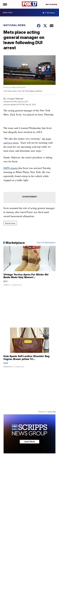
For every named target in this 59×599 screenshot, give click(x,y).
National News (14, 25)
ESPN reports (10, 168)
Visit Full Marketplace (46, 243)
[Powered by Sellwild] (51, 412)
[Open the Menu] (4, 4)
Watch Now (51, 4)
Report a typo (10, 223)
